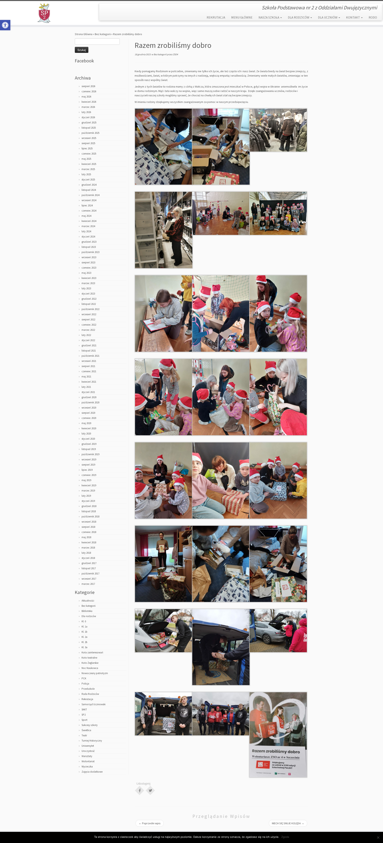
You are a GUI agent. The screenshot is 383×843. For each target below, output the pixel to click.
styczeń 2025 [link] (88, 179)
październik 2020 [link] (90, 402)
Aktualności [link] (88, 600)
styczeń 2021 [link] (88, 392)
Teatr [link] (84, 735)
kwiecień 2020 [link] (89, 428)
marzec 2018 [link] (88, 547)
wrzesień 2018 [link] (89, 521)
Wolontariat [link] (88, 761)
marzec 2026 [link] (88, 107)
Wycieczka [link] (87, 766)
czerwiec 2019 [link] (89, 475)
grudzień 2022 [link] (89, 298)
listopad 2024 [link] (89, 190)
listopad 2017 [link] (89, 568)
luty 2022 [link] (86, 335)
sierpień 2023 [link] (88, 262)
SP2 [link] (84, 714)
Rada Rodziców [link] (90, 694)
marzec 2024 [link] (88, 226)
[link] (5, 25)
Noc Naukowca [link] (90, 668)
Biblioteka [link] (87, 611)
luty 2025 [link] (86, 174)
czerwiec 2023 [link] (89, 267)
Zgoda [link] (285, 836)
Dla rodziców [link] (89, 616)
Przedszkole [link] (88, 688)
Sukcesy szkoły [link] (90, 725)
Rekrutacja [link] (87, 699)
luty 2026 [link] (86, 112)
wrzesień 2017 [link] (89, 578)
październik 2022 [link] (90, 309)
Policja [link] (85, 683)
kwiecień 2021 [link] (89, 381)
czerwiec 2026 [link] (89, 91)
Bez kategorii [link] (103, 34)
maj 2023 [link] (86, 273)
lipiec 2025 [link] (87, 148)
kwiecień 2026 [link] (89, 101)
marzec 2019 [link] (88, 490)
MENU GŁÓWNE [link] (242, 17)
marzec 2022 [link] (88, 330)
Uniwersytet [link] (88, 745)
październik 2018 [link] (90, 516)
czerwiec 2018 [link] (89, 532)
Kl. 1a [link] (84, 626)
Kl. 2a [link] (84, 637)
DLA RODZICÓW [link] (299, 17)
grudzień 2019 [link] (89, 444)
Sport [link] (84, 720)
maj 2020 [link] (86, 423)
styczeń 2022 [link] (88, 340)
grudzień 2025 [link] (89, 122)
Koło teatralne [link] (89, 657)
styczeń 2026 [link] (88, 117)
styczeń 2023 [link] (88, 293)
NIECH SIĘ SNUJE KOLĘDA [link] (288, 823)
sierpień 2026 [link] (88, 86)
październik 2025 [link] (90, 133)
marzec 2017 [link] (88, 584)
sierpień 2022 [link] (88, 319)
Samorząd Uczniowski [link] (94, 704)
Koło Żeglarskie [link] (90, 663)
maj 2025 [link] (86, 159)
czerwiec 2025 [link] (89, 153)
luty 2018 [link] (86, 552)
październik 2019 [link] (90, 454)
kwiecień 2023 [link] (89, 278)
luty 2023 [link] (86, 288)
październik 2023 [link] (90, 252)
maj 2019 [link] (86, 480)
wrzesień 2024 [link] (89, 200)
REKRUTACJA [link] (216, 17)
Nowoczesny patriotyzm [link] (95, 673)
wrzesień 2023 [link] (89, 257)
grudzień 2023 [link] (89, 241)
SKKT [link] (84, 709)
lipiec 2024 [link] (87, 205)
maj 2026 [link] (86, 96)
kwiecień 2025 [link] (89, 164)
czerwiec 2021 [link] (89, 371)
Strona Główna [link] (83, 34)
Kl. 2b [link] (84, 642)
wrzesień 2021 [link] (89, 361)
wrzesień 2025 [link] (89, 138)
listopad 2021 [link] (89, 350)
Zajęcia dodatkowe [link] (92, 771)
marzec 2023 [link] (88, 283)
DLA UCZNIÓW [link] (328, 17)
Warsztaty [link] (87, 756)
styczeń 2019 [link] (88, 501)
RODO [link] (373, 17)
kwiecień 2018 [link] (89, 542)
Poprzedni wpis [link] (150, 823)
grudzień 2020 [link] (89, 397)
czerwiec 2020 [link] (89, 418)
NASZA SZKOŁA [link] (269, 17)
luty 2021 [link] (86, 387)
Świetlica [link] (86, 730)
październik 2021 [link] (90, 355)
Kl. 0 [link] (84, 621)
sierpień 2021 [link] (88, 366)
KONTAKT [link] (353, 17)
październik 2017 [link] (90, 573)
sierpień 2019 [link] (88, 464)
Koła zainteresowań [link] (92, 652)
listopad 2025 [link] (89, 127)
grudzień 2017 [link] (89, 563)
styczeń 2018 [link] (88, 558)
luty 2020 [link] (86, 433)
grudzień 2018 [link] (89, 506)
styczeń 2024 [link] (88, 236)
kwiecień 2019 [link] (89, 485)
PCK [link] (84, 678)
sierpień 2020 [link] (88, 413)
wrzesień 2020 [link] (89, 407)
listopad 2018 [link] (89, 511)
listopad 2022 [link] (89, 304)
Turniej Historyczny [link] (92, 740)
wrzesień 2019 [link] (89, 459)
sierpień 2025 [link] (88, 143)
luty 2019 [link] (86, 495)
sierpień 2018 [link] (88, 527)
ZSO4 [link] (175, 54)
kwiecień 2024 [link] (89, 221)
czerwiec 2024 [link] (89, 210)
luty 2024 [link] (86, 231)
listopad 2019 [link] (89, 449)
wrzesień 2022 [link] (89, 314)
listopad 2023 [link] (89, 247)
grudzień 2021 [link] (89, 345)
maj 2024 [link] (86, 216)
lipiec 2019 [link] (87, 470)
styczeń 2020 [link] (88, 438)
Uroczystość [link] (88, 751)
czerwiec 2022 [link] (89, 324)
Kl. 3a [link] (84, 647)
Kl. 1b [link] (84, 631)
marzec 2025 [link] (88, 169)
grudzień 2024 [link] (89, 184)
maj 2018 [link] (86, 537)
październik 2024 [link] (90, 195)
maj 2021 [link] (86, 376)
